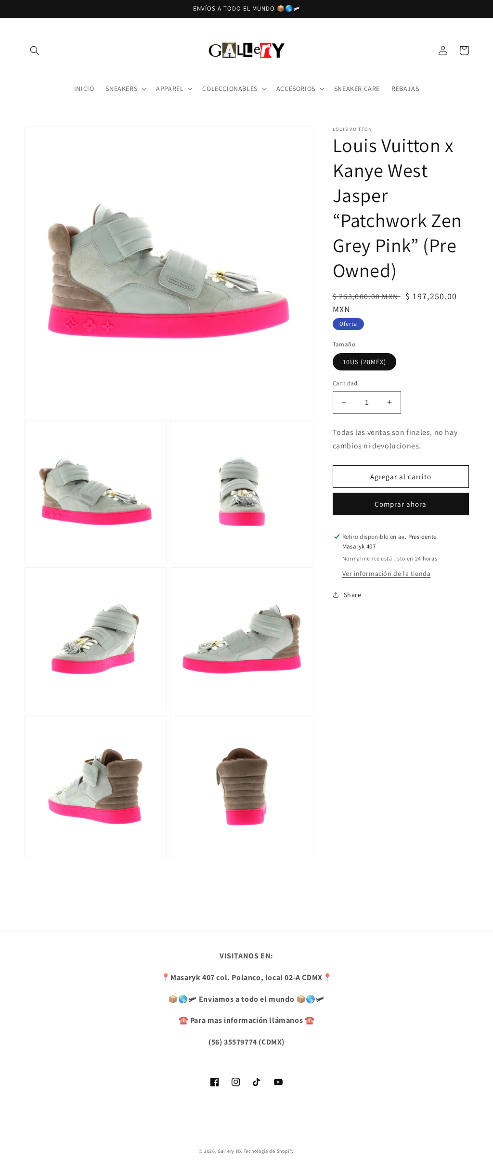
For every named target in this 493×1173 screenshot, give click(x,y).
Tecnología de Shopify (269, 1151)
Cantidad (345, 383)
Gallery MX (230, 1151)
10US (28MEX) (364, 361)
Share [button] (353, 594)
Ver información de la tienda (386, 573)
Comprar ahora (401, 504)
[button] (34, 50)
